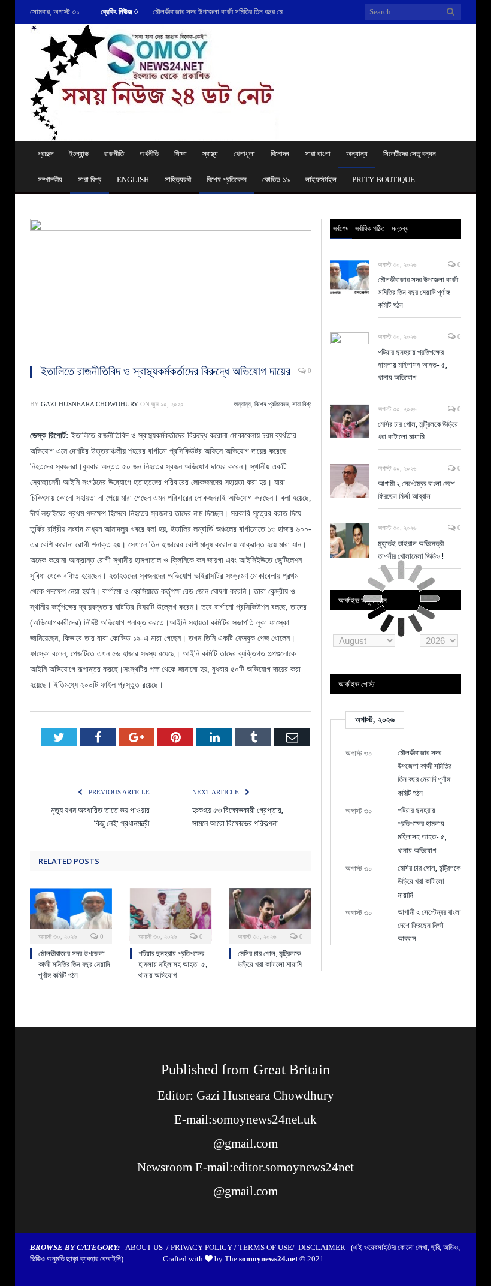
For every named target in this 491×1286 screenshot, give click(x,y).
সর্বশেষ (340, 228)
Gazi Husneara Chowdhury (89, 404)
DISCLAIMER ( (325, 1247)
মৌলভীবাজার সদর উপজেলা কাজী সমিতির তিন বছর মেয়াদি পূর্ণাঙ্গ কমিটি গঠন (224, 11)
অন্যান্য (357, 153)
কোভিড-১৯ (276, 179)
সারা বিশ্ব (89, 179)
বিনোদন (280, 153)
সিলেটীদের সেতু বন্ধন (409, 153)
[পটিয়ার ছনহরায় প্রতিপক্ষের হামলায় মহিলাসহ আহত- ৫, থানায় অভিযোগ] (171, 914)
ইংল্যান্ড (79, 153)
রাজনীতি (114, 153)
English (133, 179)
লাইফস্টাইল (321, 179)
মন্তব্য (400, 228)
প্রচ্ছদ (45, 153)
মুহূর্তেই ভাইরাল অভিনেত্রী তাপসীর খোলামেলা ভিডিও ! (411, 549)
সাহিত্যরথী (178, 179)
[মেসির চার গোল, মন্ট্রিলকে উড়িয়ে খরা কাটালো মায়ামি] (270, 914)
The (261, 1258)
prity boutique (383, 179)
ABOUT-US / (148, 1247)
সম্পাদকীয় (50, 179)
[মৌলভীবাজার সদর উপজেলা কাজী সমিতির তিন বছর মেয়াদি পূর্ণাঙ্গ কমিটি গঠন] (71, 914)
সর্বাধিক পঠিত (370, 228)
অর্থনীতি (149, 153)
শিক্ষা (180, 153)
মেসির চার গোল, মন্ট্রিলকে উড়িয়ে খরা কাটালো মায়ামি (418, 430)
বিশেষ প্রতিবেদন (227, 179)
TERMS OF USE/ (268, 1247)
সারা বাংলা (318, 153)
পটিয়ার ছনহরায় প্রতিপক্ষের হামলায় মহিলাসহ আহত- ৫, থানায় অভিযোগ (172, 964)
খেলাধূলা (244, 153)
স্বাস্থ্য (210, 153)
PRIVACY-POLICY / (204, 1247)
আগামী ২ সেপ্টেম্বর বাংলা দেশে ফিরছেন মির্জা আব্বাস (416, 489)
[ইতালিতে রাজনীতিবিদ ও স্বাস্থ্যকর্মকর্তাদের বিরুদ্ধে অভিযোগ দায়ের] (170, 286)
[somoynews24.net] (155, 80)
